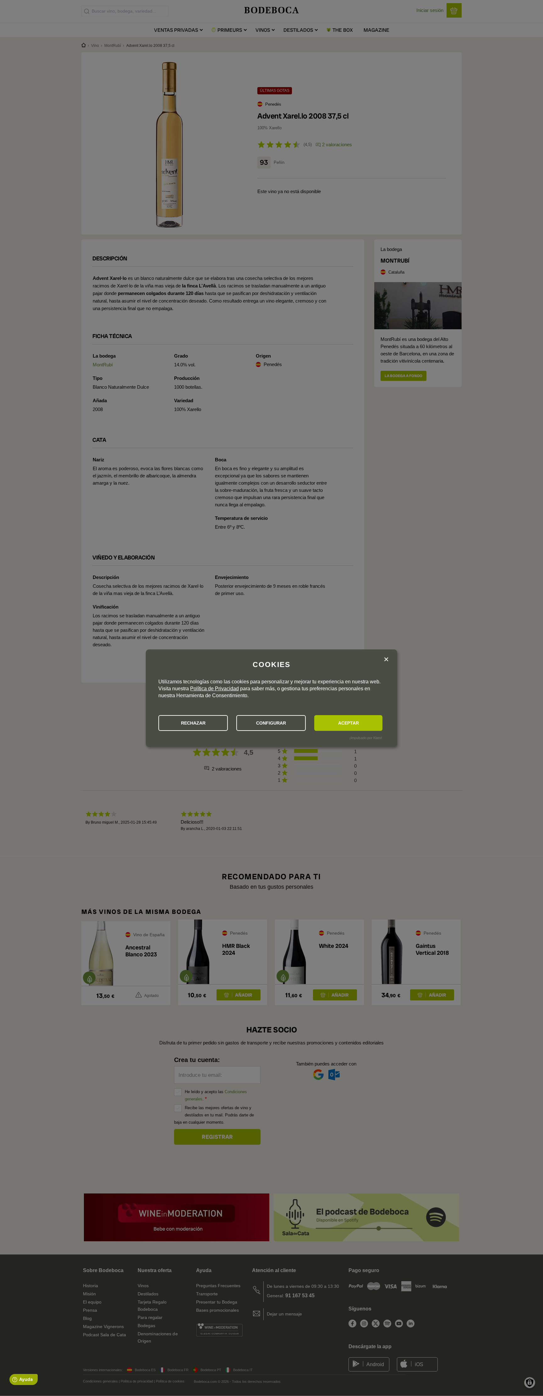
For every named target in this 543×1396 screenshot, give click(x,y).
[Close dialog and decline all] (386, 660)
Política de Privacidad (214, 688)
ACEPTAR (348, 723)
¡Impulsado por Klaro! (365, 738)
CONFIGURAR (271, 723)
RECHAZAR (193, 723)
